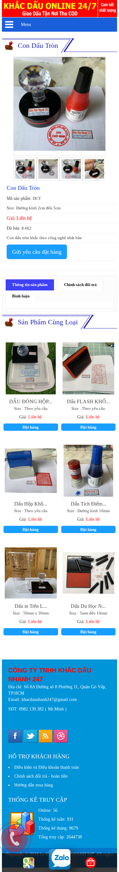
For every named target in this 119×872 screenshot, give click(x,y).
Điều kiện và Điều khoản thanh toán (46, 767)
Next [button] (99, 173)
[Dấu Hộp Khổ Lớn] (31, 471)
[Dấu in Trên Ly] (31, 573)
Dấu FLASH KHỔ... (88, 401)
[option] (59, 104)
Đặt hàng (31, 427)
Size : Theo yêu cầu (31, 408)
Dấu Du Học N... (88, 605)
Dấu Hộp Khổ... (30, 503)
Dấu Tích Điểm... (88, 503)
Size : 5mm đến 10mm (88, 613)
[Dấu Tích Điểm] (89, 471)
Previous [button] (19, 173)
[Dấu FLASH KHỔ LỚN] (89, 368)
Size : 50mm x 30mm (31, 613)
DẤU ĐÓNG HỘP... (30, 401)
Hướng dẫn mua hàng (33, 785)
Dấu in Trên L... (31, 605)
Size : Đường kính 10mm (88, 511)
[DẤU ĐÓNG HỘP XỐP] (31, 368)
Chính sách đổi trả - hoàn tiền (41, 776)
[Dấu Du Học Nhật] (89, 573)
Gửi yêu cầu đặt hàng (37, 252)
